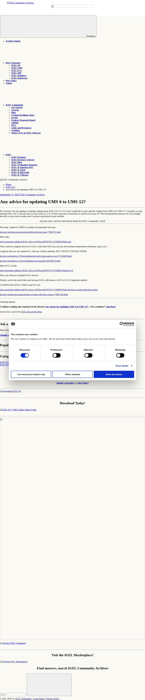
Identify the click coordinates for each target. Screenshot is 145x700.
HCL (13, 125)
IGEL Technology (23, 698)
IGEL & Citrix (18, 170)
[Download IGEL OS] (10, 391)
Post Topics (11, 80)
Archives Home (13, 41)
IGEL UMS (17, 68)
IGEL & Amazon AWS (22, 167)
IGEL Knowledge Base (31, 312)
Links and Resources (21, 128)
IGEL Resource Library (23, 160)
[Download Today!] (18, 409)
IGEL (8, 154)
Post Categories (13, 63)
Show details (121, 366)
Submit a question (8, 335)
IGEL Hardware (19, 78)
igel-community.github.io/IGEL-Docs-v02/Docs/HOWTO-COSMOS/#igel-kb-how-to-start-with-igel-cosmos (49, 290)
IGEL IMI (16, 73)
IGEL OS (15, 65)
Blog (13, 112)
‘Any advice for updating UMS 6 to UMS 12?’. (66, 306)
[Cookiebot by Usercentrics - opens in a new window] (121, 324)
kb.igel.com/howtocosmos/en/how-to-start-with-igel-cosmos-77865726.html (34, 294)
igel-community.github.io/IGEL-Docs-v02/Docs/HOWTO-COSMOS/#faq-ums (35, 241)
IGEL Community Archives (32, 194)
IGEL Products (18, 157)
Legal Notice (39, 698)
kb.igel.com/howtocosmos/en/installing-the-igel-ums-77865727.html (30, 232)
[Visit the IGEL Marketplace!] (14, 661)
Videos (9, 83)
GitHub (15, 123)
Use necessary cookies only (31, 374)
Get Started (16, 107)
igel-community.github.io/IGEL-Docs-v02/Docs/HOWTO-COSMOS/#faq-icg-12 (36, 270)
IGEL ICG (16, 70)
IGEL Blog (16, 162)
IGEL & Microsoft (20, 172)
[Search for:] (13, 694)
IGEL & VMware (19, 175)
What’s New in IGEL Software (26, 133)
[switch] (57, 355)
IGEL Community (14, 105)
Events (14, 117)
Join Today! (83, 383)
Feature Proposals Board (23, 120)
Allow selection (72, 374)
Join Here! (111, 306)
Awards (15, 110)
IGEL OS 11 (5, 365)
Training (15, 130)
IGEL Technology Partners (24, 165)
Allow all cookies (114, 374)
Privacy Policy (52, 698)
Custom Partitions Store (22, 115)
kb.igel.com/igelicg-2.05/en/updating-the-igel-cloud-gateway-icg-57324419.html (36, 256)
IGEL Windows (18, 75)
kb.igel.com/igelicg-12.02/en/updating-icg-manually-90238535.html (30, 261)
